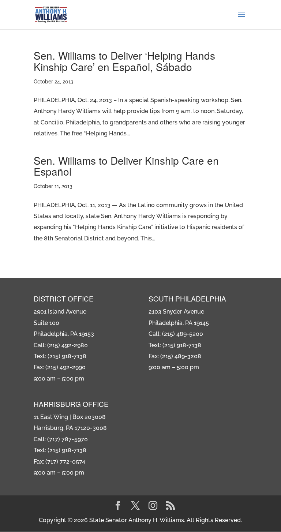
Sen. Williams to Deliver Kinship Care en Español (126, 166)
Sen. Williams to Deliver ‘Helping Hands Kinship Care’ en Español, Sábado (124, 61)
